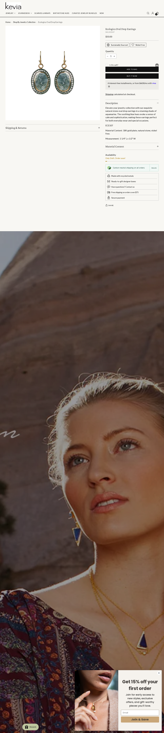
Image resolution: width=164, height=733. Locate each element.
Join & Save (140, 719)
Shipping (109, 94)
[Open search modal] (148, 13)
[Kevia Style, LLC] (13, 5)
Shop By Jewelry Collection (24, 22)
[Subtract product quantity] (108, 56)
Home (7, 22)
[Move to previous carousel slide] (152, 223)
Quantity (109, 51)
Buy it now (132, 76)
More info (154, 167)
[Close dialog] (159, 673)
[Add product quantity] (114, 56)
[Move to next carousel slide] (157, 223)
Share (111, 205)
